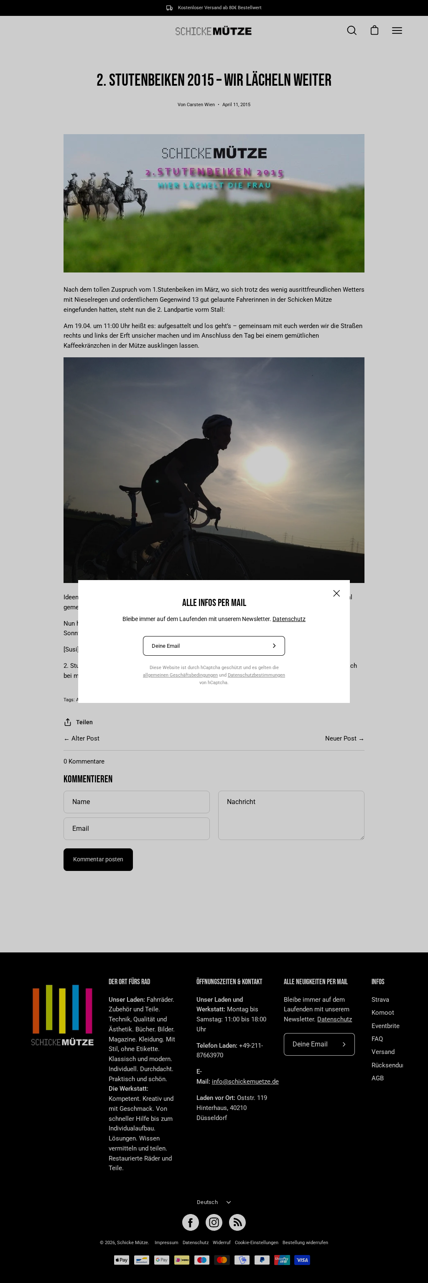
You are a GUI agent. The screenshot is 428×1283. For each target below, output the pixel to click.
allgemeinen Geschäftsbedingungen (180, 675)
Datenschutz (289, 619)
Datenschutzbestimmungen (256, 675)
